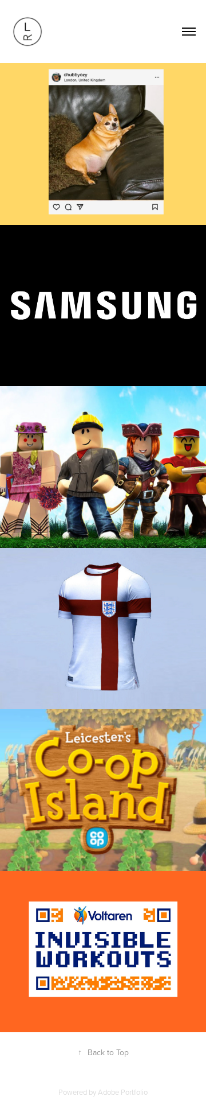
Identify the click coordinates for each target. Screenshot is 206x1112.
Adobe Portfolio (123, 1092)
